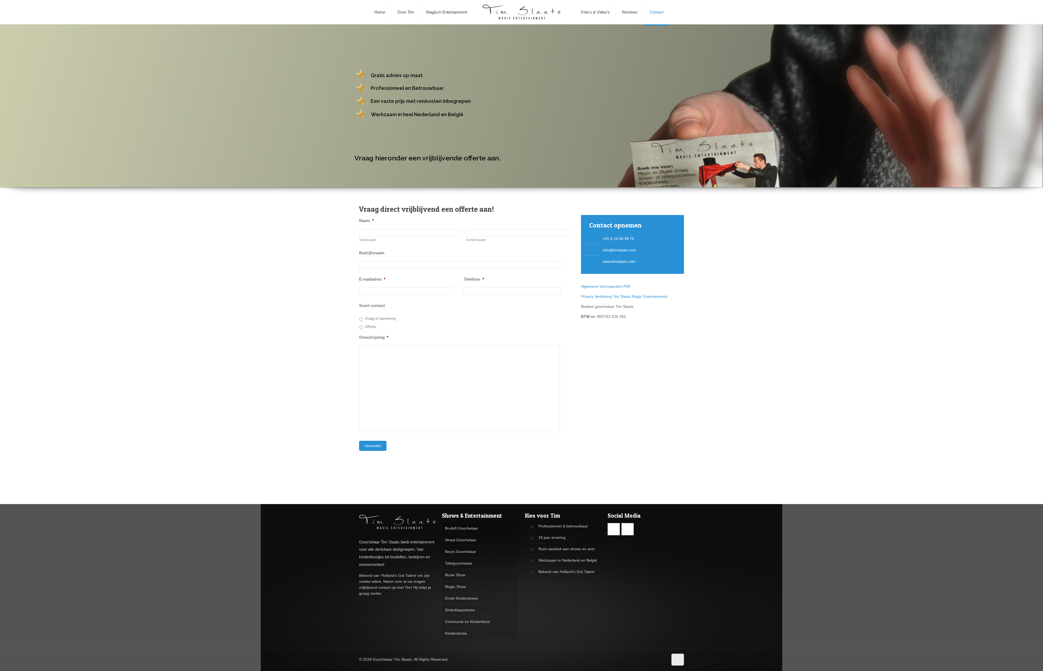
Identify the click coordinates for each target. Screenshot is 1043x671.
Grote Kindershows (461, 598)
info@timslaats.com (619, 250)
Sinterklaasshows (460, 610)
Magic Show (455, 586)
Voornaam (367, 240)
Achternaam (476, 240)
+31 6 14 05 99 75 (618, 238)
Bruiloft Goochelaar (461, 528)
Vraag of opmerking (380, 318)
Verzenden (373, 446)
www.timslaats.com (619, 261)
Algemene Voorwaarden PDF (606, 286)
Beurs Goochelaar (460, 551)
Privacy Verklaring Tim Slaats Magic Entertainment (624, 296)
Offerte (370, 327)
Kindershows (456, 633)
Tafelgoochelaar (458, 563)
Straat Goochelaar (460, 540)
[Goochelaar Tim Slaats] (522, 12)
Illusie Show (455, 575)
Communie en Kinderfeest (467, 621)
